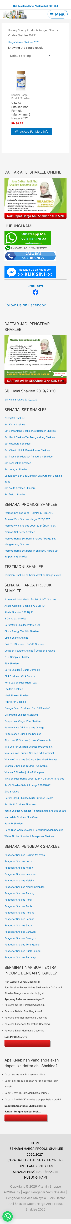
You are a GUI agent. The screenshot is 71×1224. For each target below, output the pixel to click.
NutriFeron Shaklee (15, 701)
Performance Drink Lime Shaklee (22, 733)
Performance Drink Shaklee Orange (24, 727)
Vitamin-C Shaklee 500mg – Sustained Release (30, 759)
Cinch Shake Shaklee (16, 637)
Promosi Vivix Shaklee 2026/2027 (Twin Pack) (30, 525)
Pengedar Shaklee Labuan (19, 918)
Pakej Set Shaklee (14, 418)
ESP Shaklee (11, 663)
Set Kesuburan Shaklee (17, 443)
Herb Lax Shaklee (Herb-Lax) (21, 682)
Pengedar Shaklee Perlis (18, 906)
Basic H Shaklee (13, 823)
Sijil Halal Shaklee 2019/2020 (20, 399)
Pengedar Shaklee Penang (19, 912)
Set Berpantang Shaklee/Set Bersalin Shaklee (30, 430)
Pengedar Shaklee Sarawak (20, 931)
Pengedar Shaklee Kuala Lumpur (22, 950)
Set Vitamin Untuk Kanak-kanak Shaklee (27, 450)
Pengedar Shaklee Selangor (20, 938)
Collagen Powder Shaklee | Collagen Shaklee (29, 650)
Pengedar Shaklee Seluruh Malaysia (24, 854)
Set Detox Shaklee (14, 494)
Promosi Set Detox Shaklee (19, 531)
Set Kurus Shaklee (14, 424)
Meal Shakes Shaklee (16, 695)
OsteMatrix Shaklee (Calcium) (21, 714)
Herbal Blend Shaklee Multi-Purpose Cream (28, 797)
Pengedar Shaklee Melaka (19, 880)
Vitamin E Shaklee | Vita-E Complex (24, 772)
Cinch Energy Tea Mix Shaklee (21, 631)
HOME (35, 1143)
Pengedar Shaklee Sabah (18, 925)
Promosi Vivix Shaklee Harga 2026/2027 (27, 519)
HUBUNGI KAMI (35, 1177)
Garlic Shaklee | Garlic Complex (22, 669)
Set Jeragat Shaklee (15, 469)
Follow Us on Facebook (25, 305)
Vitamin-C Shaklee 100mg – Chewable (26, 765)
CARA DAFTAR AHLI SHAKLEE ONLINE (35, 1160)
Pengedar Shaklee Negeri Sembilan (24, 886)
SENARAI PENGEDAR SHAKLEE (35, 1172)
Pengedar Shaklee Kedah (18, 867)
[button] (7, 1216)
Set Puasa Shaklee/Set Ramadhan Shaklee (28, 456)
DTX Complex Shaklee (17, 657)
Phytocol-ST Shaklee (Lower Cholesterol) (27, 740)
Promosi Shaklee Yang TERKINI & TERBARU (28, 512)
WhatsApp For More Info (31, 131)
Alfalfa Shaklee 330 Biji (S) (19, 612)
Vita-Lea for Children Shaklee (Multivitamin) (28, 746)
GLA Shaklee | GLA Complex (20, 676)
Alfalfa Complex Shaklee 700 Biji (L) (24, 605)
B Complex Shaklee (15, 618)
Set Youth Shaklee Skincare (20, 487)
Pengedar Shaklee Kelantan (20, 874)
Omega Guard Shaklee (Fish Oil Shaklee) (27, 708)
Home (12, 30)
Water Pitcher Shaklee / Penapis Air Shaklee (29, 836)
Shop (21, 30)
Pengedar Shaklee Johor (18, 861)
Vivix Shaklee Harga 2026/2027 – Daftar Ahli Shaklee (34, 778)
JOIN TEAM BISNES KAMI (35, 1166)
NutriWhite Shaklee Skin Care (21, 817)
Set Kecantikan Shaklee (17, 462)
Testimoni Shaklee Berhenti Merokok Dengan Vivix (32, 574)
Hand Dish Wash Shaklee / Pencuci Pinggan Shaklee (33, 829)
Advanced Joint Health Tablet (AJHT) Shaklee (30, 599)
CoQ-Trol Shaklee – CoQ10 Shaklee (24, 644)
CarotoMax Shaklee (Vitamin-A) (22, 624)
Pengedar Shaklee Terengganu (21, 944)
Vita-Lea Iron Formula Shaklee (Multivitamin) (29, 753)
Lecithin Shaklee (13, 688)
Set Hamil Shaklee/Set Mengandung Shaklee (29, 437)
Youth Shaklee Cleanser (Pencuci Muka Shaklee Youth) (35, 810)
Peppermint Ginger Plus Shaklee (22, 721)
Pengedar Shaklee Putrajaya (20, 957)
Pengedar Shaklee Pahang (19, 893)
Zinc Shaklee (11, 791)
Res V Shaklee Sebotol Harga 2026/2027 (27, 785)
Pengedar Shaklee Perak (18, 899)
